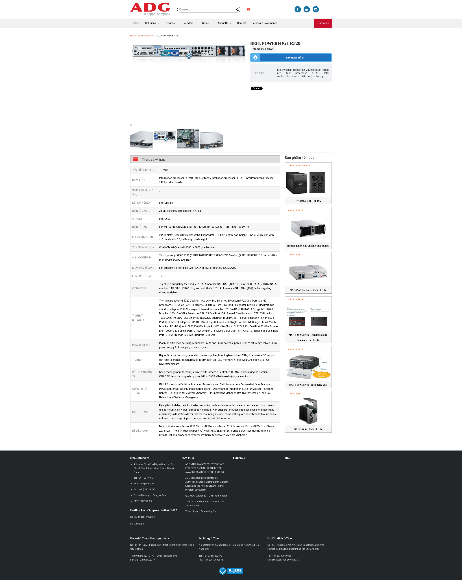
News (205, 23)
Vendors (188, 23)
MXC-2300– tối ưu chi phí (308, 429)
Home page (136, 35)
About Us (223, 23)
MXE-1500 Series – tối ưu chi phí (308, 290)
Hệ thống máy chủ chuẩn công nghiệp (308, 245)
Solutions (150, 23)
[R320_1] (188, 52)
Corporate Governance (264, 23)
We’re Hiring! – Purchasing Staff (201, 511)
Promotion (323, 23)
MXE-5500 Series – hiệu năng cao (308, 384)
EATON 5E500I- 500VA (308, 201)
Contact (241, 23)
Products (148, 35)
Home (136, 23)
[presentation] (130, 124)
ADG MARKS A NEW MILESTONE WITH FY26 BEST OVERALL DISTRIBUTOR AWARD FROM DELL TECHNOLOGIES (205, 468)
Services (170, 23)
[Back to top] (451, 569)
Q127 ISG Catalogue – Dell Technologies (206, 495)
